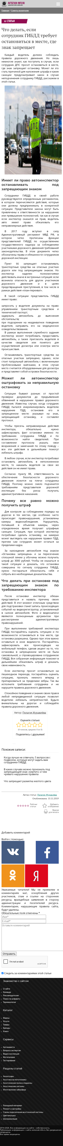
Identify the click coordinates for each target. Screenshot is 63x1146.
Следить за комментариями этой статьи (27, 973)
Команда (7, 992)
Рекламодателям (11, 996)
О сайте (6, 989)
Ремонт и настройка (12, 1109)
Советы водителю (20, 11)
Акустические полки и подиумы (17, 1083)
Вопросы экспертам (12, 1051)
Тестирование (9, 1061)
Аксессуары (8, 1076)
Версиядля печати (54, 811)
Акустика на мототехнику (14, 1080)
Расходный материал (12, 1106)
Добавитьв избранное (53, 806)
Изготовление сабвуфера (14, 1090)
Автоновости (9, 1047)
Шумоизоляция (10, 1119)
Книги (5, 1031)
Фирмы (6, 1018)
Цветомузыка (9, 1116)
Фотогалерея (9, 1057)
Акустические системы (13, 1086)
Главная (5, 11)
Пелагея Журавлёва (34, 712)
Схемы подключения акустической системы (23, 1112)
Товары (6, 1025)
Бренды (6, 1028)
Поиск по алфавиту (11, 999)
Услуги (6, 1021)
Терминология (9, 1002)
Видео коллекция (11, 1054)
